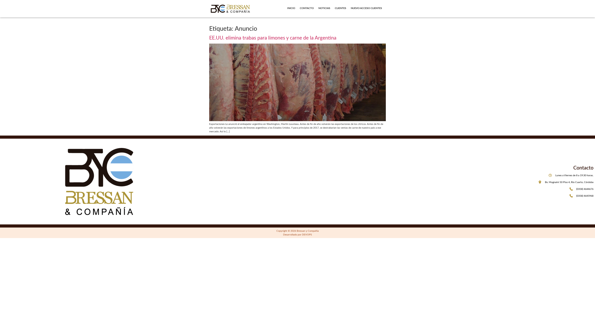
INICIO (291, 8)
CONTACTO (307, 8)
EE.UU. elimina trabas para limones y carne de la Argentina (272, 38)
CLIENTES (340, 8)
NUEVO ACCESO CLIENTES (366, 8)
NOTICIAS (324, 8)
